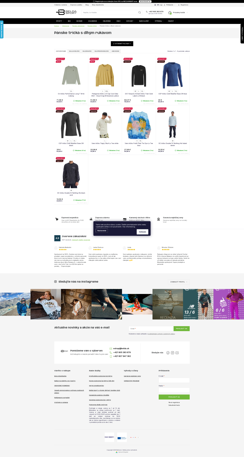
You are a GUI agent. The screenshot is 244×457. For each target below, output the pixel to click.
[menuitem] (60, 21)
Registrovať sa (145, 1)
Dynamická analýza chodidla (99, 395)
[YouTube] (177, 352)
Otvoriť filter (122, 43)
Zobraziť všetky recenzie (81, 240)
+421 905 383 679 (155, 11)
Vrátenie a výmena (60, 5)
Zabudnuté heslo (174, 405)
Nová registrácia (174, 402)
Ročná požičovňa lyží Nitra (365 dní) (101, 381)
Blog (87, 5)
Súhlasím (142, 232)
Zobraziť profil (177, 282)
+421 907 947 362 (122, 356)
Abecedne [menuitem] (115, 51)
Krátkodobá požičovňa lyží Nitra (100, 376)
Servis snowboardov (96, 385)
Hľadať (139, 12)
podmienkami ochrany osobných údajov (161, 334)
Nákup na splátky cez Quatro (64, 381)
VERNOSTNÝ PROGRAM (131, 381)
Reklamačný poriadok (62, 397)
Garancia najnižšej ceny (132, 376)
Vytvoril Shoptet (123, 452)
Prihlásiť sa (181, 328)
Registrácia (184, 5)
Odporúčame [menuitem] (61, 51)
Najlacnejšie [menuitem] (74, 51)
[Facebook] (167, 352)
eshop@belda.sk (121, 348)
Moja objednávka (98, 5)
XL (71, 91)
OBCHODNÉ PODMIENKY (62, 385)
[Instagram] (172, 352)
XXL (106, 91)
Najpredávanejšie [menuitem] (102, 51)
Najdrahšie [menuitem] (87, 51)
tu (134, 227)
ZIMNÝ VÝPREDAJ (242, 34)
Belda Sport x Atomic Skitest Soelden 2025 (104, 390)
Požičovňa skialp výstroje (98, 405)
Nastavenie (101, 231)
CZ (161, 5)
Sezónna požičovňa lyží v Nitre (100, 400)
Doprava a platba (76, 5)
